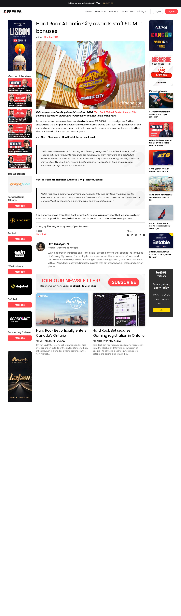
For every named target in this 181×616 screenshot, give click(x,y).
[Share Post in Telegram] (144, 235)
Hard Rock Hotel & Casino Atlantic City (115, 112)
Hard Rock (41, 234)
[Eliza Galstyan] (40, 250)
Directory (100, 11)
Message (20, 205)
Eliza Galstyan (56, 244)
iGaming (51, 226)
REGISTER (108, 3)
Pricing (140, 11)
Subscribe (124, 282)
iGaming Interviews (19, 76)
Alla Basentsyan (43, 340)
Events (112, 11)
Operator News (81, 226)
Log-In (158, 11)
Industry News (64, 226)
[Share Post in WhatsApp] (140, 235)
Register (171, 11)
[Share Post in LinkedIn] (132, 235)
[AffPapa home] (12, 11)
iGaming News (158, 91)
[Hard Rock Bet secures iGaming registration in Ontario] (119, 309)
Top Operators (16, 174)
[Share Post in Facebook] (128, 235)
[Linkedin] (68, 244)
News (88, 11)
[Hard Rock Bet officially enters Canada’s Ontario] (62, 309)
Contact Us (127, 11)
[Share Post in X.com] (136, 235)
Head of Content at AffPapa (63, 247)
